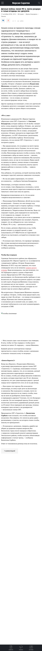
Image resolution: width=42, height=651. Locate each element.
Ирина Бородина (31, 14)
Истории (21, 14)
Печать (3, 16)
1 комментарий (9, 451)
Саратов (21, 3)
